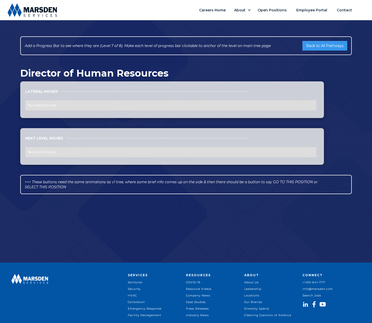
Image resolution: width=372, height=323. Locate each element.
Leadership (252, 289)
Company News (198, 295)
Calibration (136, 302)
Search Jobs (311, 295)
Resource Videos (199, 289)
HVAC (132, 295)
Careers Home (212, 10)
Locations (251, 295)
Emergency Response (144, 308)
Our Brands (253, 302)
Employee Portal (311, 10)
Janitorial (135, 282)
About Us (251, 282)
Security (134, 289)
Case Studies (196, 302)
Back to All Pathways (324, 45)
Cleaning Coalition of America (267, 315)
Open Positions (272, 10)
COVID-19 (193, 282)
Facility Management (144, 315)
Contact (344, 10)
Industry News (197, 315)
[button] (242, 10)
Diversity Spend (256, 308)
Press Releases (197, 308)
